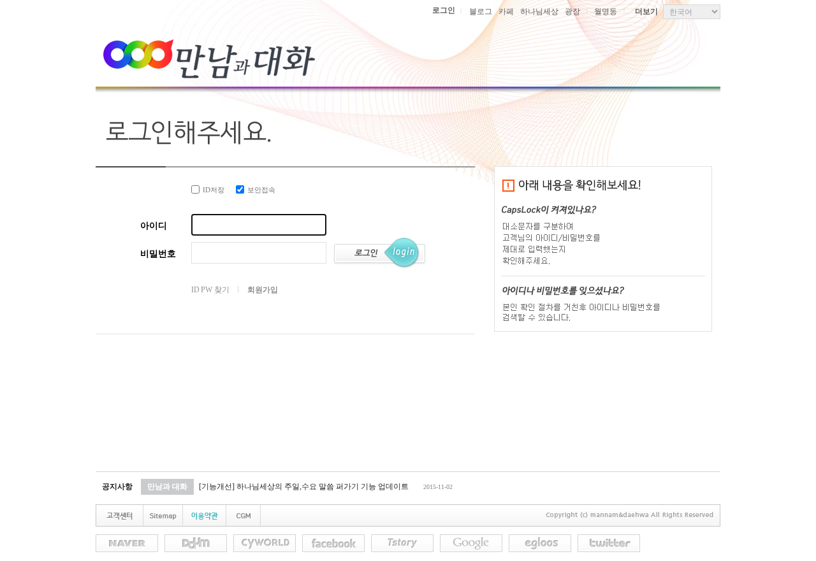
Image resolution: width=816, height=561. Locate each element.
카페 (506, 11)
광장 (572, 11)
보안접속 (261, 190)
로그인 (443, 10)
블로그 (480, 11)
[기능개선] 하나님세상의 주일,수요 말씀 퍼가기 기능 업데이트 (304, 486)
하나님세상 (539, 11)
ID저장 (213, 190)
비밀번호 (158, 254)
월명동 (605, 11)
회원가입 (262, 289)
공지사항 (117, 486)
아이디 (153, 226)
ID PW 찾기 (210, 289)
